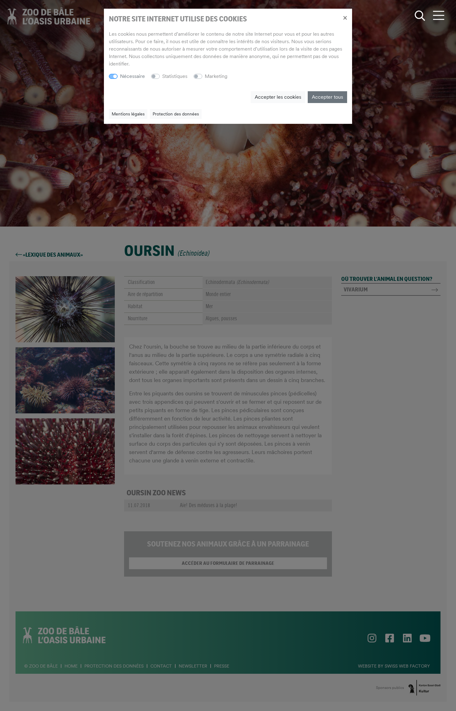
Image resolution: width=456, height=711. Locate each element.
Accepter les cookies (278, 97)
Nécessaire (132, 76)
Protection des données (176, 113)
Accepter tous (327, 97)
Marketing (216, 76)
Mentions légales (128, 113)
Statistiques (174, 76)
